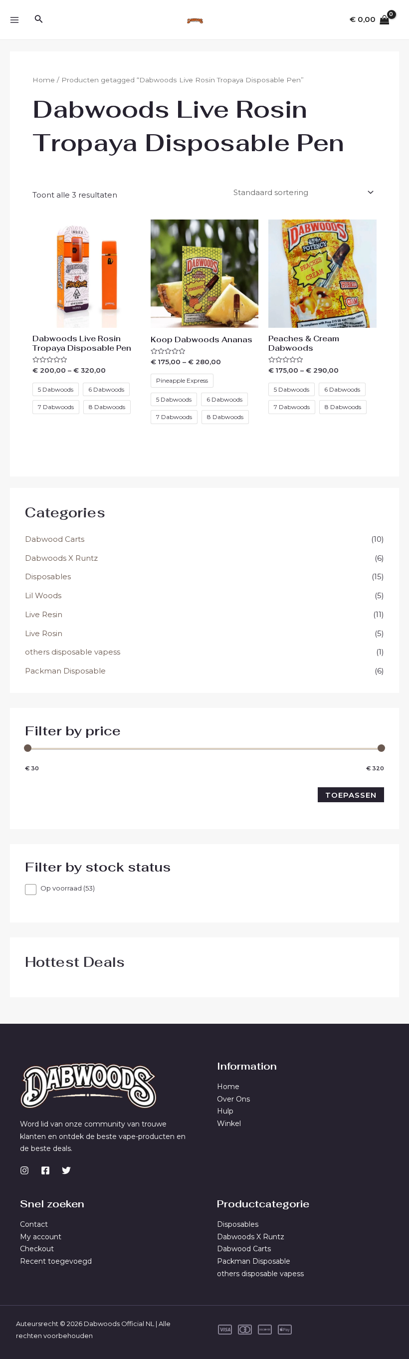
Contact (34, 1224)
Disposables (48, 576)
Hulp (225, 1111)
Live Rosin (43, 633)
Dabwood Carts (54, 539)
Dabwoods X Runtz (61, 558)
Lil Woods (43, 595)
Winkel (229, 1123)
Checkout (37, 1248)
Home (43, 80)
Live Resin (43, 614)
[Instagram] (24, 1170)
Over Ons (233, 1099)
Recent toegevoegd (56, 1261)
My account (40, 1236)
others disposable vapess (72, 652)
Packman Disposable (65, 671)
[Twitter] (66, 1170)
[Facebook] (45, 1170)
